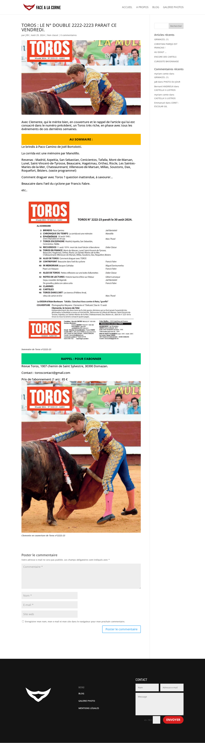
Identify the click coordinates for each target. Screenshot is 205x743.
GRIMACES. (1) (161, 39)
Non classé (52, 35)
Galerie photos (173, 7)
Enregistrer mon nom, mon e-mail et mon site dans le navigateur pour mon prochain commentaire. (75, 621)
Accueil (127, 7)
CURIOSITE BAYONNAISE (166, 61)
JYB (27, 35)
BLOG (81, 693)
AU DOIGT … (160, 52)
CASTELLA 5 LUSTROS (165, 90)
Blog (155, 7)
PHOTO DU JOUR (172, 81)
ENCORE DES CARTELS (165, 56)
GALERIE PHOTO (86, 700)
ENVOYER (173, 720)
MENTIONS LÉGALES (88, 708)
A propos (142, 7)
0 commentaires (68, 35)
